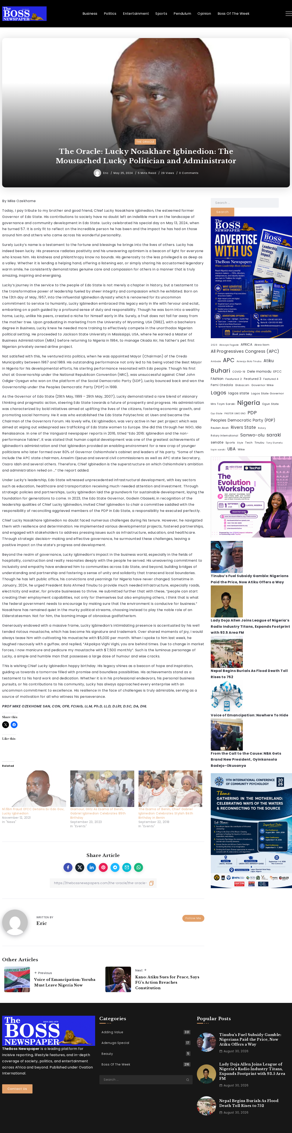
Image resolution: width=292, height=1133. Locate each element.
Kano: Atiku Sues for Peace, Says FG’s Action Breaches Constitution (167, 982)
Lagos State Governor (267, 393)
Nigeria (248, 402)
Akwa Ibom (262, 345)
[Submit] (189, 1079)
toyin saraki (218, 449)
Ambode (216, 361)
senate (217, 442)
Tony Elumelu (274, 442)
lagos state (238, 393)
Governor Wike (262, 385)
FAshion (217, 378)
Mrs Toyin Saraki (223, 404)
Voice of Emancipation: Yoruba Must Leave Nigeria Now (65, 982)
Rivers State (243, 427)
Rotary (262, 428)
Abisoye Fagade (229, 345)
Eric (106, 173)
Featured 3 (252, 379)
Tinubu (259, 443)
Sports (230, 443)
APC (229, 360)
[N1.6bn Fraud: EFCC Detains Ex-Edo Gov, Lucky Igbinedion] (34, 788)
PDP (252, 412)
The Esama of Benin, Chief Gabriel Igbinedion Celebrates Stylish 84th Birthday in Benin (166, 813)
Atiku (269, 361)
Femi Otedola (222, 385)
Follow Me (193, 918)
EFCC (277, 371)
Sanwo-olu (252, 435)
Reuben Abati (220, 428)
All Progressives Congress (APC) (245, 351)
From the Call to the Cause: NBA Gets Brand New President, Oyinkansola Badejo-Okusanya (246, 759)
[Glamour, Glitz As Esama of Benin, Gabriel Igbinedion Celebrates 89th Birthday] (102, 788)
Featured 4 (270, 379)
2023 (214, 345)
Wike (241, 449)
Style (240, 442)
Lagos (218, 392)
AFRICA (246, 344)
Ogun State (270, 404)
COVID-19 (238, 371)
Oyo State (217, 413)
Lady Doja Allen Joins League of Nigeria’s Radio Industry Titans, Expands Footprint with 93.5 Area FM (250, 626)
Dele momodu (259, 371)
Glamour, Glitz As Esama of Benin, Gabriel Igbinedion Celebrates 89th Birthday (98, 813)
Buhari (220, 370)
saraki (274, 435)
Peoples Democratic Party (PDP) (243, 420)
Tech (248, 443)
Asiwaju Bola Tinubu (249, 361)
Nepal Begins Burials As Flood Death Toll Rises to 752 (249, 1103)
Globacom (242, 385)
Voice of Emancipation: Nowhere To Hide (249, 715)
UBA (231, 449)
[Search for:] (245, 202)
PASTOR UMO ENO (234, 413)
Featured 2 (234, 379)
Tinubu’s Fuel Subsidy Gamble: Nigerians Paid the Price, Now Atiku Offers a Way (250, 1039)
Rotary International (224, 435)
